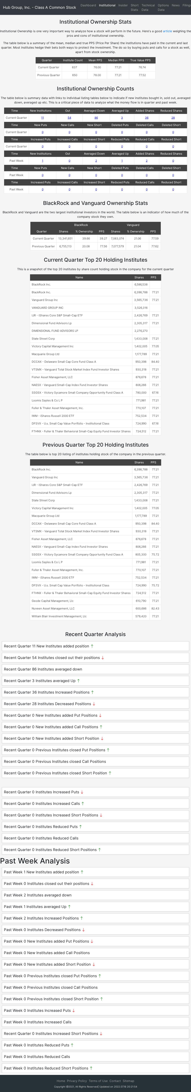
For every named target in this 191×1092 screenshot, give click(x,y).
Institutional (107, 5)
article (167, 31)
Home (61, 1081)
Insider (123, 5)
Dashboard (88, 5)
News (176, 5)
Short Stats (135, 7)
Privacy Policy (77, 1081)
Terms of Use (98, 1081)
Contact (115, 1081)
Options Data (163, 7)
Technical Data (148, 7)
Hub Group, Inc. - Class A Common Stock (39, 7)
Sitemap (128, 1081)
